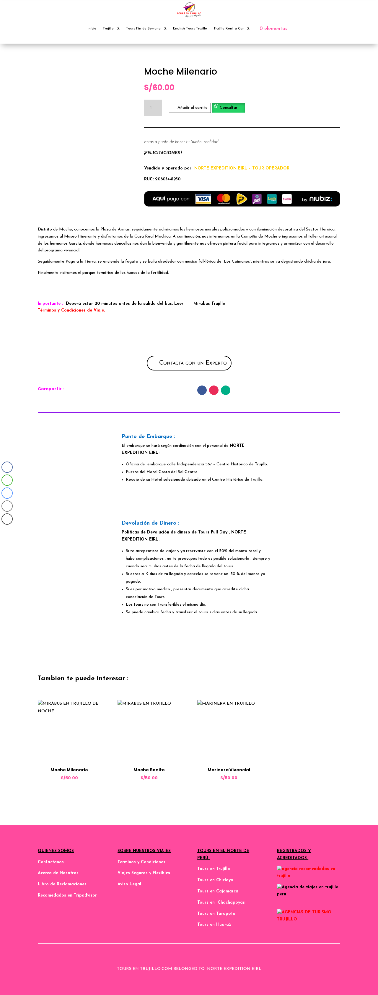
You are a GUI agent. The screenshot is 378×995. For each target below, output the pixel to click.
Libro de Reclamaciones (62, 884)
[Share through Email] (7, 506)
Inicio (92, 28)
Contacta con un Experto (193, 363)
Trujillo (108, 28)
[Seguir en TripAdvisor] (225, 390)
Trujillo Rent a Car (229, 28)
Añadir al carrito (192, 108)
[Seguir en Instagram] (214, 390)
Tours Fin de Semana (143, 28)
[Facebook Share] (7, 467)
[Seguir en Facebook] (202, 390)
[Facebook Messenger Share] (7, 493)
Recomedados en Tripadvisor (67, 895)
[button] (228, 107)
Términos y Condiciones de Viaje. (71, 310)
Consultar (228, 108)
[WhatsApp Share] (7, 480)
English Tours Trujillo (190, 28)
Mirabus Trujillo (209, 304)
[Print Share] (7, 519)
